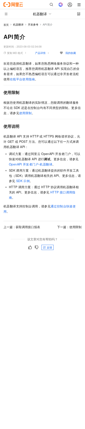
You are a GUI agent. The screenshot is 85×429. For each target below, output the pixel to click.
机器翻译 (18, 24)
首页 (6, 24)
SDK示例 (23, 181)
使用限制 (25, 113)
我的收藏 (70, 53)
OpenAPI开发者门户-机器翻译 (30, 164)
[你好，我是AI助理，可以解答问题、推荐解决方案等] (60, 4)
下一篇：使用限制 (69, 227)
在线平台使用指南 (22, 79)
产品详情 (40, 53)
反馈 (49, 247)
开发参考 (33, 24)
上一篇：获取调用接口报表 (21, 227)
